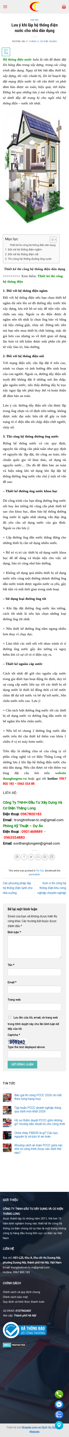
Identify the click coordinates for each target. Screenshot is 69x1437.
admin (53, 41)
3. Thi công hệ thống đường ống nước (28, 259)
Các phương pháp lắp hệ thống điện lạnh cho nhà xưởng (18, 888)
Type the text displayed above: (26, 1047)
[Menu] (5, 6)
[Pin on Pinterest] (45, 857)
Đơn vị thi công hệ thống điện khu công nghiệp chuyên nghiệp (52, 888)
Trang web (14, 999)
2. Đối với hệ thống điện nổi (21, 254)
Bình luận (14, 932)
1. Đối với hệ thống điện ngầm (23, 249)
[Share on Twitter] (31, 857)
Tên (11, 965)
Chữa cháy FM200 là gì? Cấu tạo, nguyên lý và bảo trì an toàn (36, 1134)
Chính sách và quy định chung (21, 1292)
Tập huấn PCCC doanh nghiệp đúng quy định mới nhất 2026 (37, 1109)
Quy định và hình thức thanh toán (23, 1301)
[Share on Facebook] (24, 857)
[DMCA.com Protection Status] (14, 1345)
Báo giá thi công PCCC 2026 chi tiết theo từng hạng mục (38, 1097)
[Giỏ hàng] (64, 6)
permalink (34, 874)
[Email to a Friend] (38, 857)
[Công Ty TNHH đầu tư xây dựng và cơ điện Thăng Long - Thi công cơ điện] (34, 6)
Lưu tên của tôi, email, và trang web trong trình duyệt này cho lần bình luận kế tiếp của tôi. (33, 1023)
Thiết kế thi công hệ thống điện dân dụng (33, 244)
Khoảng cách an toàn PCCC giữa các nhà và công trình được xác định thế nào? (38, 1148)
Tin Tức (34, 20)
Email (12, 982)
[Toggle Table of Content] (51, 239)
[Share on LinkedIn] (52, 857)
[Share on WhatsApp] (17, 857)
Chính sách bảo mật (15, 1297)
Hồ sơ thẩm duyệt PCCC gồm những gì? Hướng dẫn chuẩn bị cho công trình (39, 1122)
